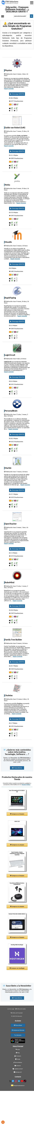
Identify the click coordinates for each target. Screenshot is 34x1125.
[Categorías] (2, 16)
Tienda (18, 1059)
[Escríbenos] (3, 1122)
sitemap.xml (18, 1072)
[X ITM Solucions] (10, 1081)
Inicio (18, 1049)
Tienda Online (26, 784)
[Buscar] (31, 16)
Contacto (18, 1065)
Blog (18, 1052)
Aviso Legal (11, 1009)
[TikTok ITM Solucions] (25, 1080)
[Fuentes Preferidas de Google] (18, 1040)
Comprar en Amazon (17, 814)
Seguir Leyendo (9, 88)
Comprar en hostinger (18, 968)
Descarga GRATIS (17, 94)
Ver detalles (17, 802)
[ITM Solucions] (9, 2)
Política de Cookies (21, 1009)
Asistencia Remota (18, 1030)
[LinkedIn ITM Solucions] (19, 1080)
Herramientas (18, 1062)
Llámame (18, 1035)
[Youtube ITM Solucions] (22, 1080)
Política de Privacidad (17, 1013)
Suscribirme (18, 768)
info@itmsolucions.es (18, 1085)
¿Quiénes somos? (18, 1069)
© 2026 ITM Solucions (16, 1016)
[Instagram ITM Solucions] (16, 1080)
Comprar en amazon (17, 845)
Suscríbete (18, 1025)
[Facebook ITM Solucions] (13, 1080)
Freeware (18, 1056)
